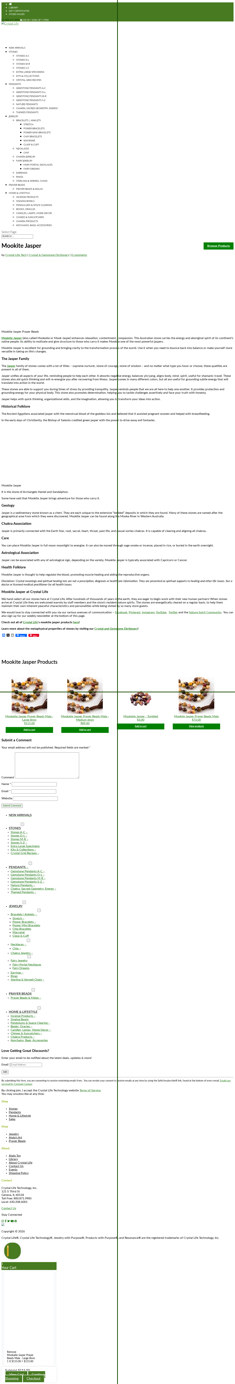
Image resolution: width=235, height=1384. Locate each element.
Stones (13, 1108)
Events (13, 1169)
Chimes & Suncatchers (30, 217)
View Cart (16, 1374)
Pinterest (134, 612)
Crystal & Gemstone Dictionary (49, 255)
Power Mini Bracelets (37, 132)
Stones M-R (23, 63)
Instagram (148, 612)
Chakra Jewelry (25, 156)
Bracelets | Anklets (28, 120)
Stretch (28, 124)
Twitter (173, 612)
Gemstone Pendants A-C (31, 88)
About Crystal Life (20, 1162)
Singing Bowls (25, 201)
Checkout (33, 1378)
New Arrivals (17, 47)
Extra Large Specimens (30, 72)
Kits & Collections (27, 76)
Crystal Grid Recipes (28, 80)
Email (5, 791)
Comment (7, 777)
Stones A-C (22, 55)
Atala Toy (15, 1155)
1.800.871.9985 (11, 19)
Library (13, 7)
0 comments (79, 255)
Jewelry (14, 1134)
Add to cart (29, 730)
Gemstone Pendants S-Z (30, 100)
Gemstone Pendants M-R (31, 96)
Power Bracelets (34, 128)
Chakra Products (27, 221)
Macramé (29, 140)
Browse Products (218, 245)
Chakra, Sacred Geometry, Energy (37, 108)
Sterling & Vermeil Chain (31, 180)
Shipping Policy (19, 1173)
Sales (12, 1119)
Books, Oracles (25, 209)
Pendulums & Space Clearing (34, 205)
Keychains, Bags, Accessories (34, 225)
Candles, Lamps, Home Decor (34, 213)
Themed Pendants (27, 112)
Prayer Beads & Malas (29, 189)
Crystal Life (30, 622)
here (76, 622)
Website (6, 798)
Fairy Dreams (32, 168)
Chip (26, 152)
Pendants (15, 84)
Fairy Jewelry (24, 160)
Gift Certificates (19, 10)
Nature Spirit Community (205, 612)
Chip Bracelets (33, 136)
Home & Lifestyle (20, 1115)
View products (196, 726)
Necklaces (22, 148)
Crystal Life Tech (16, 255)
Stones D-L (22, 59)
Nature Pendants (27, 104)
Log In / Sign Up (31, 19)
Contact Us (16, 1166)
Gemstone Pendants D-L (31, 92)
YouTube (161, 612)
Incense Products (27, 197)
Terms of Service (90, 1090)
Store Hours (17, 14)
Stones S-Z (22, 67)
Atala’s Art (15, 1137)
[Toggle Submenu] (22, 824)
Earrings (21, 172)
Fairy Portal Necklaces (38, 164)
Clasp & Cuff (31, 144)
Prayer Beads (17, 1141)
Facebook (121, 612)
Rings (19, 176)
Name (6, 784)
